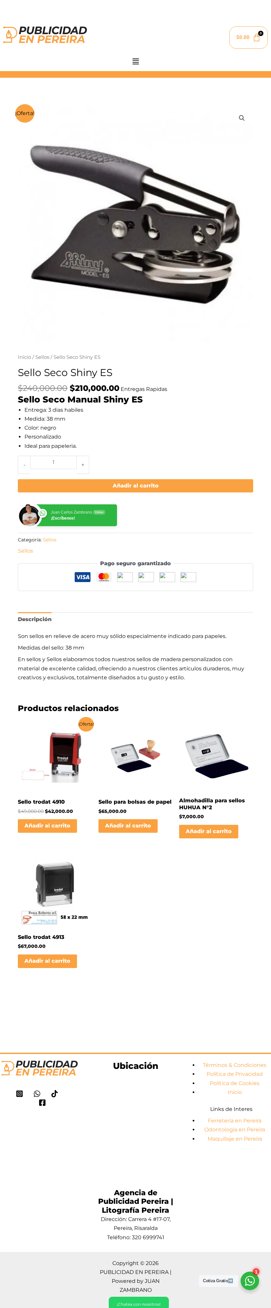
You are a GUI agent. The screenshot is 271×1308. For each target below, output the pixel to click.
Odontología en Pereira (234, 1129)
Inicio (24, 357)
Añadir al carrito (136, 486)
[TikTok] (54, 1093)
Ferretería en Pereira (234, 1121)
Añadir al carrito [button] (47, 826)
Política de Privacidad (235, 1074)
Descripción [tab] (35, 619)
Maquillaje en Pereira (235, 1139)
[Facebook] (42, 1102)
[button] (135, 61)
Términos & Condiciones (234, 1065)
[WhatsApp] (37, 1093)
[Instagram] (19, 1093)
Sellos (42, 357)
